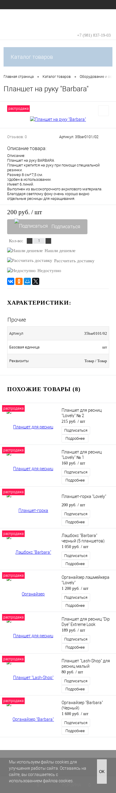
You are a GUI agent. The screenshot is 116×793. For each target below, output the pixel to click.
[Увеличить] (58, 119)
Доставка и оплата (91, 4)
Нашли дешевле (60, 250)
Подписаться (65, 226)
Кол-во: (16, 240)
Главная (11, 4)
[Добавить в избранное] (103, 110)
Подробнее (75, 438)
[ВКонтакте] (10, 281)
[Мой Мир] (27, 281)
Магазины (60, 4)
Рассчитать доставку (74, 260)
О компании (35, 4)
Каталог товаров (32, 57)
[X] (35, 281)
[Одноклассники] (19, 281)
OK (102, 771)
